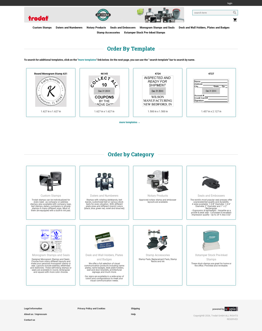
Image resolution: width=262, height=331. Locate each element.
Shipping (135, 308)
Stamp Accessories (108, 32)
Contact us (29, 320)
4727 (211, 73)
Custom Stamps (42, 27)
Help (133, 314)
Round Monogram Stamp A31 (50, 73)
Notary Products (96, 27)
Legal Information (33, 308)
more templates (128, 122)
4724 (158, 73)
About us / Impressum (35, 314)
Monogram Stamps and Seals (157, 27)
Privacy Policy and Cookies (91, 308)
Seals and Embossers (123, 27)
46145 (104, 73)
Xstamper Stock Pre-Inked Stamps (144, 32)
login (229, 3)
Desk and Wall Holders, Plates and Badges (204, 27)
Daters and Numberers (69, 27)
